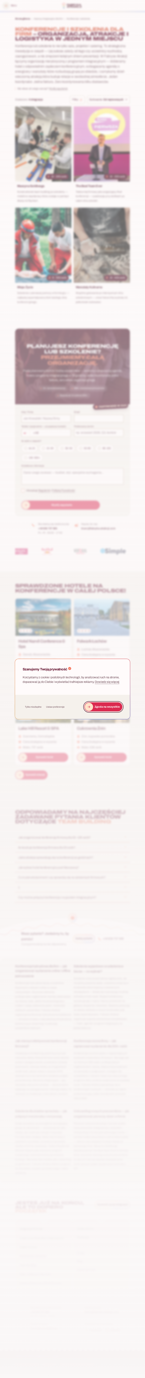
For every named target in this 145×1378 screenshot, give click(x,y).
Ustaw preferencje (55, 707)
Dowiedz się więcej (107, 681)
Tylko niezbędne (33, 707)
